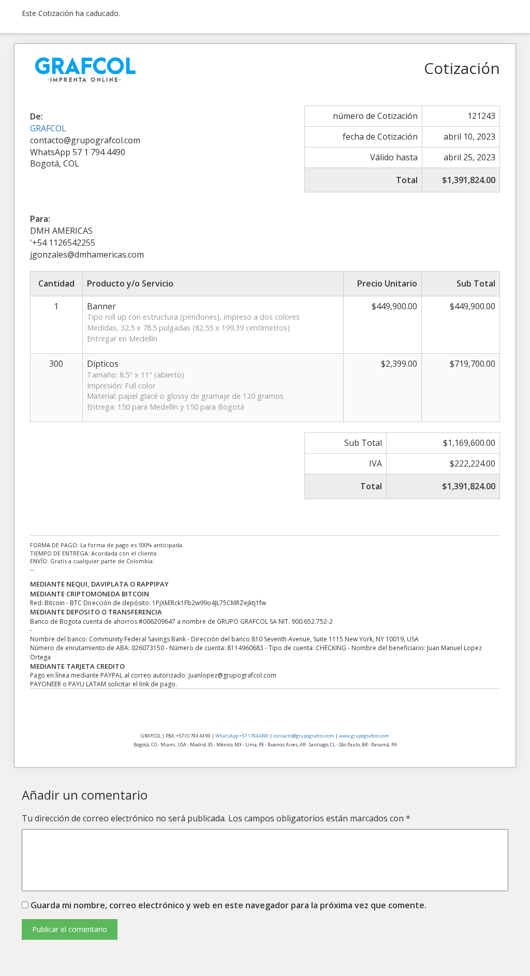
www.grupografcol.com (364, 735)
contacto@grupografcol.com (303, 735)
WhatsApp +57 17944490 (242, 735)
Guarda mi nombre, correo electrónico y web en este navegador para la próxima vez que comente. (228, 905)
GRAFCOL (48, 128)
